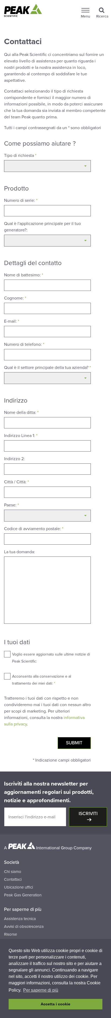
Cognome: (15, 298)
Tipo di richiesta (20, 155)
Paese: (11, 505)
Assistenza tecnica (20, 918)
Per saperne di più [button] (40, 990)
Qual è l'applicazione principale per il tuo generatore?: (42, 227)
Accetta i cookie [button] (55, 1004)
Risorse (10, 934)
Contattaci (13, 879)
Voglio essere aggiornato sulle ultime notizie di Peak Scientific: (51, 658)
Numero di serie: (20, 200)
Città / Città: (16, 482)
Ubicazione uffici (18, 887)
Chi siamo (12, 871)
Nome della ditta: (21, 412)
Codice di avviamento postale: (33, 528)
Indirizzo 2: (14, 459)
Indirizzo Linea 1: (20, 435)
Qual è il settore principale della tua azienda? (47, 367)
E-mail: (11, 321)
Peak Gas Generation (22, 895)
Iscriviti (88, 813)
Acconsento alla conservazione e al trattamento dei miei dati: (41, 680)
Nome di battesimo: (23, 275)
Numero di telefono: (24, 344)
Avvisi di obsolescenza (24, 926)
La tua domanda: (19, 552)
